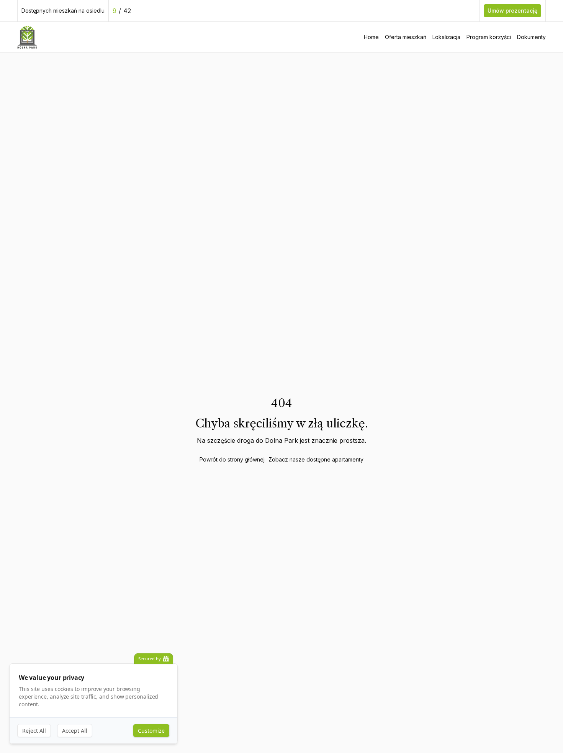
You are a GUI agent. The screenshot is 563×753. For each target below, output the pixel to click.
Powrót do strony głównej (232, 459)
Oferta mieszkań (405, 37)
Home (371, 37)
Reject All (34, 730)
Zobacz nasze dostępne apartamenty (315, 459)
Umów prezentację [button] (512, 10)
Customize (151, 730)
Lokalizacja (446, 37)
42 (127, 11)
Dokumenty (531, 37)
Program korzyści (488, 37)
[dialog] (93, 703)
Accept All (74, 730)
